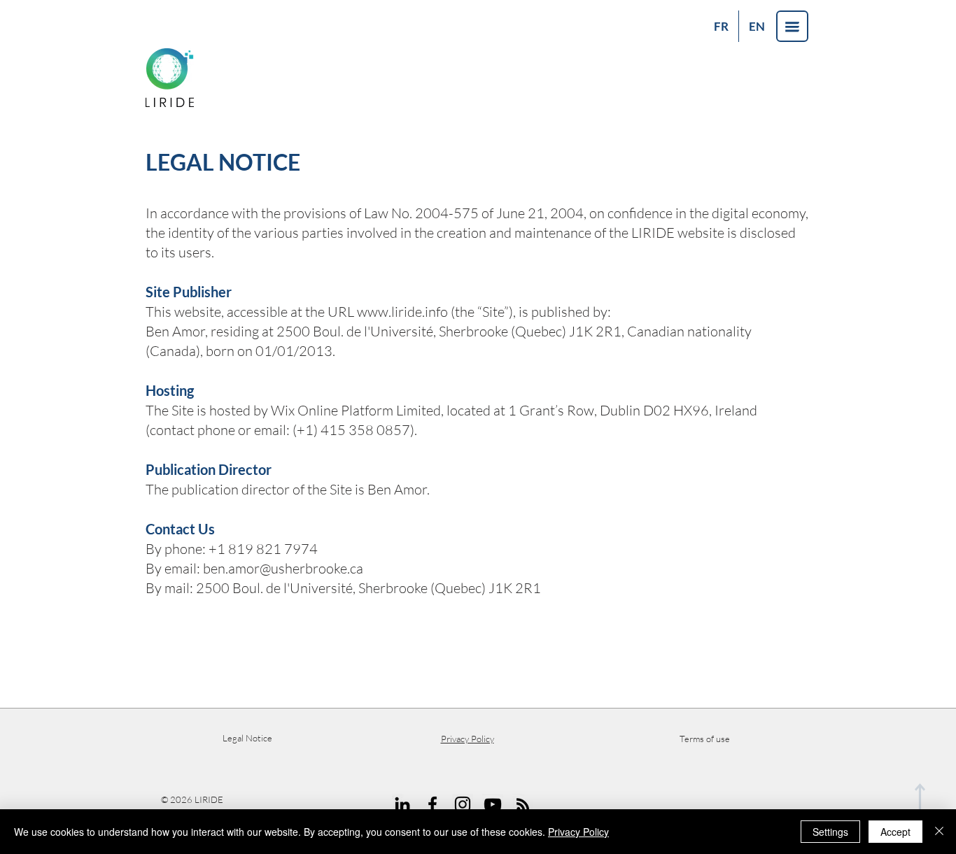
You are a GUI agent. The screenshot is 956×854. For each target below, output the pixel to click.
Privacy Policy (578, 832)
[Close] (939, 831)
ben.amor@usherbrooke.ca (283, 568)
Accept (895, 832)
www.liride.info (402, 311)
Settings (830, 832)
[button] (792, 26)
